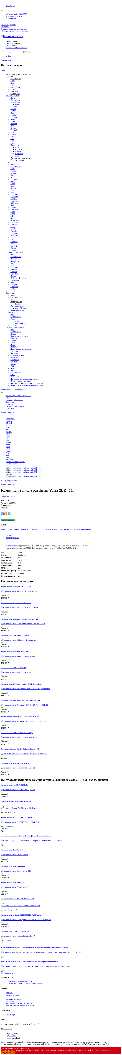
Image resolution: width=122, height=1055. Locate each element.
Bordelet (13, 259)
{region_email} (11, 45)
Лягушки (14, 353)
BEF (12, 113)
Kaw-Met (14, 91)
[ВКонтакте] (2, 513)
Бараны (13, 340)
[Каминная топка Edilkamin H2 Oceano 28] (18, 640)
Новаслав (14, 220)
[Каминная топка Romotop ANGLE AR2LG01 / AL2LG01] (25, 705)
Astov (12, 81)
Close (3, 70)
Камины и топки (12, 96)
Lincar (12, 214)
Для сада (9, 312)
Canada (13, 248)
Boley (12, 119)
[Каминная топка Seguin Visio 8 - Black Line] (19, 608)
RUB (25, 14)
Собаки (13, 366)
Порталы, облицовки (14, 252)
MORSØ (13, 199)
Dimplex (13, 276)
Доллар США (24, 1024)
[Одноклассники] (5, 513)
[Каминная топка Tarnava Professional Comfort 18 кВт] (23, 624)
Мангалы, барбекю (18, 323)
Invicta (13, 207)
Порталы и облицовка (82, 529)
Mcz (12, 141)
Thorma (13, 229)
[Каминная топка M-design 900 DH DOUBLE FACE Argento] (26, 920)
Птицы (13, 334)
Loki (12, 175)
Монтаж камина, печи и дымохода (15, 31)
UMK (12, 375)
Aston (12, 184)
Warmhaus (19, 152)
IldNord (13, 109)
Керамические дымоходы (20, 381)
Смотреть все (15, 100)
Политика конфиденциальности (19, 981)
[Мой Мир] (9, 513)
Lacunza (13, 173)
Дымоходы (10, 368)
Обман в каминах (8, 520)
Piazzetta (13, 117)
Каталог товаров (7, 60)
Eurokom (14, 242)
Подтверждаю (8, 1053)
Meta (12, 85)
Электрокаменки (17, 306)
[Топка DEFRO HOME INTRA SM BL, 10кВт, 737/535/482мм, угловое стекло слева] (35, 966)
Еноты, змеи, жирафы (19, 336)
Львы (12, 345)
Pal (11, 237)
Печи (8, 162)
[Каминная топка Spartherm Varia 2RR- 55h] (19, 591)
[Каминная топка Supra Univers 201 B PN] (18, 656)
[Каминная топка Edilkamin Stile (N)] (16, 672)
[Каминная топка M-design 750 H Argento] (18, 768)
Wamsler (13, 231)
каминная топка (12, 546)
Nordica (13, 218)
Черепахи (14, 357)
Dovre (12, 244)
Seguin (13, 115)
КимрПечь (14, 261)
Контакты (5, 27)
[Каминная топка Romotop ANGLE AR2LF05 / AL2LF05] (24, 721)
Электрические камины (15, 462)
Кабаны (13, 338)
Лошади (13, 347)
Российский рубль (8, 1024)
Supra (12, 227)
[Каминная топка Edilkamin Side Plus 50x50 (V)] (20, 737)
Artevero (13, 272)
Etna (12, 83)
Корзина (9, 993)
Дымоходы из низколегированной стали (26, 385)
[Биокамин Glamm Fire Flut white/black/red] (18, 808)
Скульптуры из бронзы (15, 327)
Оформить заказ (12, 995)
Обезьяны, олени (17, 355)
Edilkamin (14, 203)
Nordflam (14, 235)
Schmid (13, 134)
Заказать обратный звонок (16, 48)
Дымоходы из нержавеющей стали (24, 379)
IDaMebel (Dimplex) (18, 278)
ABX (12, 177)
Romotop (14, 224)
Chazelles (19, 149)
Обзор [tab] (8, 536)
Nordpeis (13, 246)
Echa (12, 139)
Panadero (14, 171)
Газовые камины (17, 160)
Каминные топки (17, 145)
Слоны (13, 364)
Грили (12, 319)
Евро (35, 1024)
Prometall (14, 197)
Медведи (14, 351)
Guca (12, 169)
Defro (12, 132)
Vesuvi (13, 250)
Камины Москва (7, 389)
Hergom (13, 124)
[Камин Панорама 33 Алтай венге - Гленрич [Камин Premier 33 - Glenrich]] (31, 841)
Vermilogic (14, 377)
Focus (12, 121)
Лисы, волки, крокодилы (20, 349)
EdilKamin (14, 280)
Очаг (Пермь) (20, 308)
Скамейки (14, 360)
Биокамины (15, 102)
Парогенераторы (17, 310)
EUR (14, 18)
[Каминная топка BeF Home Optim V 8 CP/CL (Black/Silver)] (25, 689)
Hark (12, 205)
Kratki (12, 89)
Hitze (12, 126)
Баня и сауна (11, 402)
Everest (13, 128)
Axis (17, 147)
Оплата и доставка (8, 25)
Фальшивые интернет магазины (14, 29)
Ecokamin (19, 154)
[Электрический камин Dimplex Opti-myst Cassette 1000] (24, 754)
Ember (12, 239)
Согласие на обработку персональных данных (24, 983)
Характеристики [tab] (12, 538)
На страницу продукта (10, 480)
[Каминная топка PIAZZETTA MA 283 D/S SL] (20, 822)
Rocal (12, 137)
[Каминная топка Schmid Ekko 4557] (16, 871)
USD (21, 16)
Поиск (26, 52)
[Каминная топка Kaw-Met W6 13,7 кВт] (18, 790)
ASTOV (13, 270)
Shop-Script (10, 6)
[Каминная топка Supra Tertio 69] (14, 855)
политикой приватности (101, 1050)
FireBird (18, 104)
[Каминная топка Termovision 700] (15, 887)
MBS (12, 216)
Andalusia (14, 287)
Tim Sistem (14, 222)
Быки (12, 342)
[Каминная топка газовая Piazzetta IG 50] (18, 936)
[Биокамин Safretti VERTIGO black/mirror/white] (20, 906)
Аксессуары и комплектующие (18, 396)
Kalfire (13, 111)
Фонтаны (14, 362)
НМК (12, 182)
